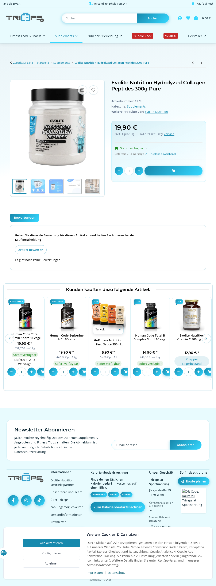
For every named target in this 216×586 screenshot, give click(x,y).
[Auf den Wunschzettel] (93, 90)
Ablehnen (51, 563)
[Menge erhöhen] (139, 171)
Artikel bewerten (30, 250)
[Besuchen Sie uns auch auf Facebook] (13, 500)
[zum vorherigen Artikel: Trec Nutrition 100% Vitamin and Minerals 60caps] (193, 62)
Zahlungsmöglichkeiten (66, 507)
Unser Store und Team (66, 492)
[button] (180, 18)
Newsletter (58, 522)
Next (206, 338)
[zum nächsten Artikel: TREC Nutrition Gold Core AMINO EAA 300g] (201, 62)
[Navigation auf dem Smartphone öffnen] (193, 500)
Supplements (136, 106)
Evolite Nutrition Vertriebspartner (62, 482)
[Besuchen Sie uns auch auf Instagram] (26, 500)
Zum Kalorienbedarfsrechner (118, 507)
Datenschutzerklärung (30, 452)
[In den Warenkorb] (13, 77)
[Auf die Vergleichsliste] (82, 90)
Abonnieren (185, 445)
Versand (169, 134)
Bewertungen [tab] (24, 218)
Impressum (95, 573)
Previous (9, 338)
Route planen (196, 481)
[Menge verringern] (119, 171)
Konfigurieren (51, 553)
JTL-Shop (106, 579)
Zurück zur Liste (23, 63)
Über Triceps (59, 500)
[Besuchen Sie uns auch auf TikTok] (39, 500)
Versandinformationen (66, 515)
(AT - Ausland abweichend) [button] (160, 154)
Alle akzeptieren (51, 543)
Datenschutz (117, 573)
